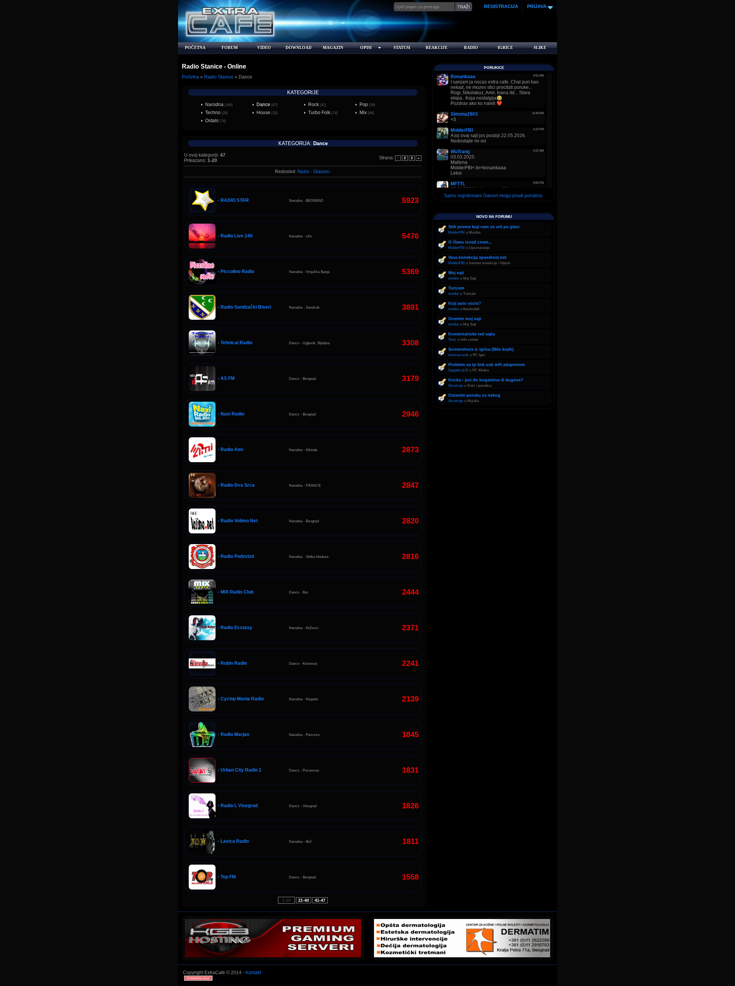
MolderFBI (456, 232)
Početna (190, 77)
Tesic (452, 340)
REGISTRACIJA (501, 6)
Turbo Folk (319, 112)
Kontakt (253, 972)
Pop (363, 104)
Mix (363, 112)
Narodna (214, 104)
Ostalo (212, 120)
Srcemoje (455, 386)
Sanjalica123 (458, 370)
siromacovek (458, 355)
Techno (212, 112)
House (263, 112)
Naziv (303, 171)
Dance (263, 104)
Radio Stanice (219, 77)
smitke (453, 278)
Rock (313, 104)
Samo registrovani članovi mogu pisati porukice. (494, 195)
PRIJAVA (536, 6)
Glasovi (321, 171)
